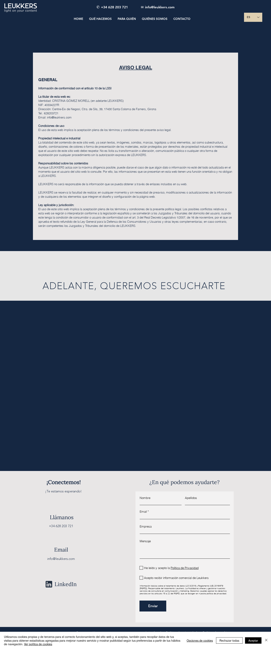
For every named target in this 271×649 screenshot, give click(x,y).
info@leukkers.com (59, 117)
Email (143, 511)
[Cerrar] (266, 640)
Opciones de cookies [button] (200, 640)
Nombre (145, 497)
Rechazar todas (229, 640)
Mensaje (145, 541)
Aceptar (253, 640)
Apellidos (191, 497)
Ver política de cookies (38, 644)
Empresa (146, 526)
